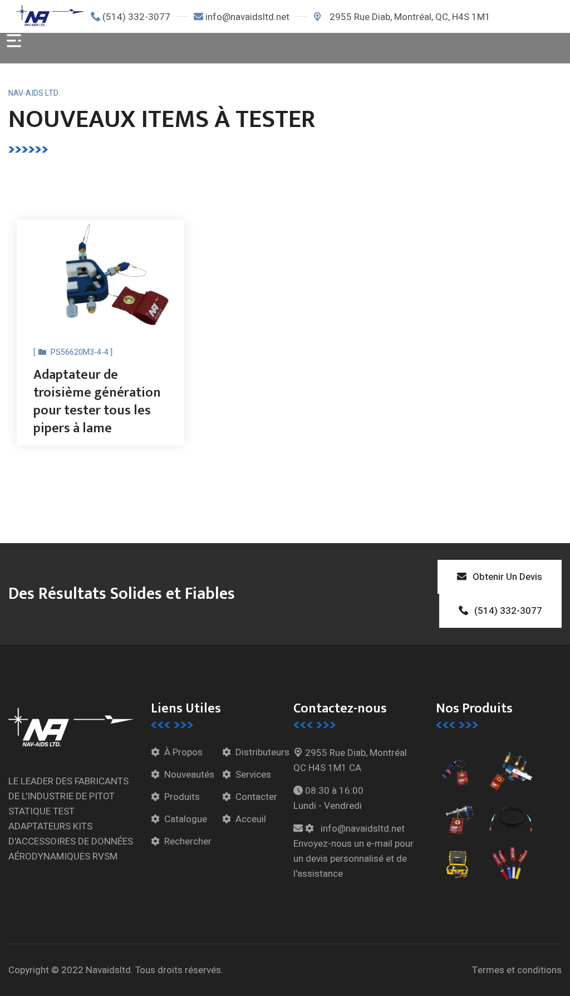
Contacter (256, 797)
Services (253, 775)
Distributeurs (262, 752)
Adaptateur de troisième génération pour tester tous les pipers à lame (97, 402)
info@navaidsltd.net (247, 17)
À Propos (183, 752)
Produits (182, 797)
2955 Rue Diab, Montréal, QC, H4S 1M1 (408, 17)
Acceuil (250, 819)
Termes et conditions (517, 970)
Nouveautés (189, 775)
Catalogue (185, 819)
